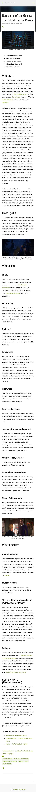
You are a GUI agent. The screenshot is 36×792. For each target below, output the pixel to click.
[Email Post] (3, 756)
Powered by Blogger (19, 789)
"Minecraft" (5, 102)
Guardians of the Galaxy (10, 761)
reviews (21, 761)
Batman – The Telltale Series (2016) (17, 744)
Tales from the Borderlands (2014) (16, 736)
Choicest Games (10, 3)
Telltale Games (7, 763)
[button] (3, 27)
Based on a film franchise (21, 758)
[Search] (34, 3)
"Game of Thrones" (7, 100)
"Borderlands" (16, 97)
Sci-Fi (26, 761)
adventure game (7, 758)
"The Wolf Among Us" (20, 94)
